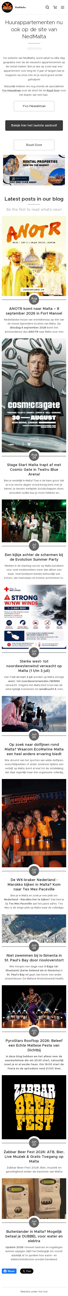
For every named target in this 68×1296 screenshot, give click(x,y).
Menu (62, 7)
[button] (47, 7)
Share (11, 1271)
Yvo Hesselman (12, 90)
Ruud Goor (53, 90)
